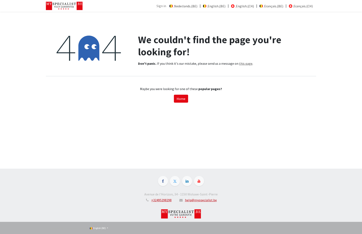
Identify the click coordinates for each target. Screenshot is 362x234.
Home (181, 99)
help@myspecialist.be (201, 200)
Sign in (161, 6)
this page (245, 63)
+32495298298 (161, 200)
